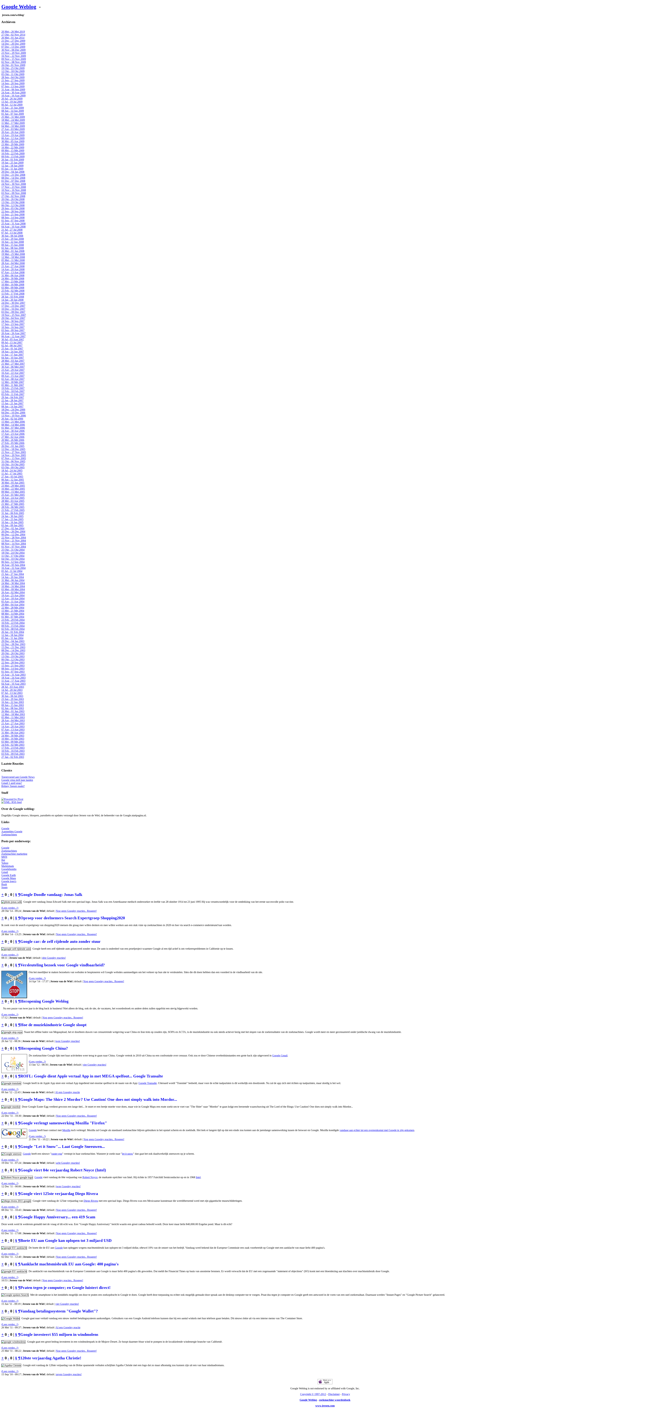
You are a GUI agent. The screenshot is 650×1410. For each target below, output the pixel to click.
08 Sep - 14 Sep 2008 (13, 217)
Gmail (4, 872)
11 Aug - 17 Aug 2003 (13, 680)
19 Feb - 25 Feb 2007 (13, 388)
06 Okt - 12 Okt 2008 (13, 205)
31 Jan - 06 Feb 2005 (12, 513)
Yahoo (4, 863)
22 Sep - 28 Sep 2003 (13, 662)
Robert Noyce (90, 1177)
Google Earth (8, 875)
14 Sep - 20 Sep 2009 (13, 83)
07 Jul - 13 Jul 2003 (12, 693)
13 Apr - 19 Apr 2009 (13, 135)
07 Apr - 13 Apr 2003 (13, 729)
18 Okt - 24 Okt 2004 (13, 552)
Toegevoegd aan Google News (18, 777)
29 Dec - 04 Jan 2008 (12, 171)
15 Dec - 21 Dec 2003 (13, 647)
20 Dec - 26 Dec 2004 (13, 531)
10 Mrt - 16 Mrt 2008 (12, 284)
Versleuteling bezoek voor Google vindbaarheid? (62, 965)
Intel (198, 1177)
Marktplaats (7, 866)
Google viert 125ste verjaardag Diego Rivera (59, 1193)
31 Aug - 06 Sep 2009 (13, 89)
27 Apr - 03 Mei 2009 (13, 129)
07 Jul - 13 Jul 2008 (12, 232)
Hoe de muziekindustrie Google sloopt (53, 1025)
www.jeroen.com (325, 1405)
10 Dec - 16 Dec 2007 (13, 309)
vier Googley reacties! (94, 1064)
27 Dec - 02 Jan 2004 (12, 528)
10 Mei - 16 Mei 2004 (13, 586)
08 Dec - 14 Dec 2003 (13, 650)
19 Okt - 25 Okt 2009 (13, 68)
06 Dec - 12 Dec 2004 (13, 534)
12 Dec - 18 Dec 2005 (13, 449)
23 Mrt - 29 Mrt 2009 (12, 144)
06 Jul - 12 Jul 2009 (12, 104)
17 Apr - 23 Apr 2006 (13, 433)
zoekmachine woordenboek (334, 1399)
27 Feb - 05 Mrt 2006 (12, 443)
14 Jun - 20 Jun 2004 (12, 577)
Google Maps (8, 878)
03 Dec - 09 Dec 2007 (13, 312)
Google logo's (8, 881)
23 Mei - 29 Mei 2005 (13, 485)
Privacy (346, 1394)
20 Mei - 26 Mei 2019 (13, 31)
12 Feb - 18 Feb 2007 (13, 391)
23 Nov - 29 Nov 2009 (13, 52)
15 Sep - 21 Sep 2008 (13, 214)
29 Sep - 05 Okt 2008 (13, 208)
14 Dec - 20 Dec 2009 (13, 43)
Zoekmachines (9, 834)
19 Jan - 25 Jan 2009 (12, 162)
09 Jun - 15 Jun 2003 (12, 705)
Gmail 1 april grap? (11, 783)
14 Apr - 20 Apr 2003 (13, 726)
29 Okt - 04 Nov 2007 (13, 318)
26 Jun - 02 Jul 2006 (12, 418)
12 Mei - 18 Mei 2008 (13, 257)
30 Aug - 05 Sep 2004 (13, 565)
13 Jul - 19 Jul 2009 (12, 101)
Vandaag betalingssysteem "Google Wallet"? (59, 1311)
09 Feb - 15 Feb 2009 (13, 156)
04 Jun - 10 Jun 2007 (12, 357)
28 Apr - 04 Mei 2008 (13, 263)
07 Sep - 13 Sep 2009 (13, 86)
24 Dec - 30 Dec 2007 (13, 302)
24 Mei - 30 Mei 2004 (13, 583)
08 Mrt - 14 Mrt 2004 (12, 613)
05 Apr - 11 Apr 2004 (12, 601)
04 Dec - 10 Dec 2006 (13, 412)
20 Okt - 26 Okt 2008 (13, 199)
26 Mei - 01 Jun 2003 (12, 711)
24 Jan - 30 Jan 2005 (12, 516)
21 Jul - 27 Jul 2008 (12, 229)
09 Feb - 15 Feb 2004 (13, 625)
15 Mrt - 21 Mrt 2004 (12, 610)
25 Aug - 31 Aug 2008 (13, 223)
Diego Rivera (91, 1200)
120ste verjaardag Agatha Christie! (50, 1358)
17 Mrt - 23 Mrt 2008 (12, 281)
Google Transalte (147, 1083)
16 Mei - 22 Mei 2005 (13, 488)
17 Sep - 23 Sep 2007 (13, 324)
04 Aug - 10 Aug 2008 (13, 226)
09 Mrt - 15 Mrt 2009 (12, 150)
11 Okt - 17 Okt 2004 (12, 555)
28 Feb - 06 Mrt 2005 (12, 507)
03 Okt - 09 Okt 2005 (13, 467)
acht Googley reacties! (68, 1162)
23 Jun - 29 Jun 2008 (12, 238)
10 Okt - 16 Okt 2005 (13, 464)
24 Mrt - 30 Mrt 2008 (12, 278)
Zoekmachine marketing (14, 853)
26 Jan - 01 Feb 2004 (12, 632)
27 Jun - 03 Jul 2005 (12, 476)
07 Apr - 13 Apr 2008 (13, 272)
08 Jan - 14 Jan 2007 (12, 406)
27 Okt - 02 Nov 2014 (13, 34)
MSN (4, 856)
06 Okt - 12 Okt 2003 (13, 659)
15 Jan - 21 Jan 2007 (12, 403)
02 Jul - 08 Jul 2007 (12, 345)
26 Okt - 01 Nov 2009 (13, 65)
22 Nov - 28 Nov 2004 (13, 537)
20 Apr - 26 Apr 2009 (13, 132)
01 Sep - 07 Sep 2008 (13, 220)
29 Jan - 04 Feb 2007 (12, 397)
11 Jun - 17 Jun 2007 (12, 354)
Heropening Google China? (44, 1048)
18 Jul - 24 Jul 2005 (12, 470)
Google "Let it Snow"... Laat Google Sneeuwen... (62, 1146)
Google (5, 828)
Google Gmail (279, 1055)
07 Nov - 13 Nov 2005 (13, 458)
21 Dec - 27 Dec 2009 (13, 40)
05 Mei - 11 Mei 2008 (13, 260)
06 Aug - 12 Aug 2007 (13, 336)
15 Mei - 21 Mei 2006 (13, 421)
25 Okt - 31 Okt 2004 (13, 549)
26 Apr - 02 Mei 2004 (13, 592)
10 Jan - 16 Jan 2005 (12, 522)
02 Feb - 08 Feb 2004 (13, 629)
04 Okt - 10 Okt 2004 (13, 558)
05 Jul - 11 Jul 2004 (11, 571)
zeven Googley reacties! (69, 1374)
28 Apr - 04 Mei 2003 (13, 720)
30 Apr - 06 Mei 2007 (13, 366)
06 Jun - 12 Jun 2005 (12, 479)
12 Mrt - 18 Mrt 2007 (12, 382)
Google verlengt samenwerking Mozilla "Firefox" (63, 1123)
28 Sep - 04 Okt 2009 (13, 77)
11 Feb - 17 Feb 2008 (12, 293)
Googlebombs (8, 869)
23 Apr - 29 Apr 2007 (13, 369)
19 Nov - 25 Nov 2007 (13, 315)
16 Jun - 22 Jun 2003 (12, 702)
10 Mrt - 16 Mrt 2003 (12, 738)
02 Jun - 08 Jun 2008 (12, 248)
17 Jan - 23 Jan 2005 (12, 519)
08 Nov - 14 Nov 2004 (13, 543)
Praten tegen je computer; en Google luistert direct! (65, 1287)
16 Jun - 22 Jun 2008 (12, 241)
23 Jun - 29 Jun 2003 (12, 699)
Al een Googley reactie (67, 1092)
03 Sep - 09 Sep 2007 (13, 330)
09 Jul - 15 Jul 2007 (12, 342)
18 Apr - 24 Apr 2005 (13, 497)
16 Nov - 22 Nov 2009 (13, 56)
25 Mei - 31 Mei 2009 (13, 116)
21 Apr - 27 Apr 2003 (13, 723)
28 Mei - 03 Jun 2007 (12, 360)
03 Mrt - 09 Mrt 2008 (12, 287)
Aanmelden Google (11, 831)
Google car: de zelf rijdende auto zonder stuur (60, 941)
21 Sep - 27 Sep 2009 (13, 80)
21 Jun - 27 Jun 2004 (12, 574)
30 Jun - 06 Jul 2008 (12, 235)
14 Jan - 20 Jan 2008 (12, 299)
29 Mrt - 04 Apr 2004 (12, 604)
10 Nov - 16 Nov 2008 (13, 190)
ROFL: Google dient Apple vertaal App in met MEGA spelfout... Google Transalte (91, 1076)
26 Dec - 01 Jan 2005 (12, 446)
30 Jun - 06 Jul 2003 (12, 696)
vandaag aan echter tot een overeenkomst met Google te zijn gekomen (377, 1130)
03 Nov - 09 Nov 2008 (13, 193)
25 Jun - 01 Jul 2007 (12, 348)
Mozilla (66, 1130)
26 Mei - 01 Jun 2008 (12, 251)
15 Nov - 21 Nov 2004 (13, 540)
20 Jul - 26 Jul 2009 (12, 98)
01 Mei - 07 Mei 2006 (13, 427)
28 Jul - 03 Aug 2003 (12, 686)
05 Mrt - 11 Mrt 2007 (12, 385)
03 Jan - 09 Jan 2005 (12, 525)
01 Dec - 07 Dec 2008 (13, 180)
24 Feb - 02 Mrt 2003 (12, 744)
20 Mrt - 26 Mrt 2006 (12, 440)
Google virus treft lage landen (17, 780)
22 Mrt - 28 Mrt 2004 (12, 607)
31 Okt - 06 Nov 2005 (13, 461)
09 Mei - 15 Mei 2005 (13, 491)
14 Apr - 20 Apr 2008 (13, 269)
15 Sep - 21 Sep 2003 (13, 665)
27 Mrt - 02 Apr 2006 (12, 437)
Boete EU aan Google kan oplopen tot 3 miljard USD (66, 1240)
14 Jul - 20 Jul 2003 (12, 689)
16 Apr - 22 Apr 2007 (13, 373)
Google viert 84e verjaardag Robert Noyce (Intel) (63, 1170)
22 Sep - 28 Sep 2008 (13, 211)
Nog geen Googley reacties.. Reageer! (76, 910)
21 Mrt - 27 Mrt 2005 (12, 504)
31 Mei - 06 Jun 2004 (12, 580)
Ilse (3, 859)
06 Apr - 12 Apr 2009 (13, 138)
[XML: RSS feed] (11, 802)
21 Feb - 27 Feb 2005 (13, 510)
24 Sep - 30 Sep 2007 (13, 321)
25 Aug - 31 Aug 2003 (13, 674)
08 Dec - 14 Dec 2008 (13, 177)
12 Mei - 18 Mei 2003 (13, 714)
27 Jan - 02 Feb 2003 (12, 757)
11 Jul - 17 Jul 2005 (11, 473)
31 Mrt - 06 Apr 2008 (12, 275)
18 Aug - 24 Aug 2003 (13, 677)
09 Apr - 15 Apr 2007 (13, 376)
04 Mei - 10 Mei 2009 (13, 126)
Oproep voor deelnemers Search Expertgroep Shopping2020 (72, 918)
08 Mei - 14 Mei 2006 (13, 424)
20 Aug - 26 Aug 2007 (13, 333)
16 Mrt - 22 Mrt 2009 (12, 147)
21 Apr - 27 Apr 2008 (13, 266)
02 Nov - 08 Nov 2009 (13, 62)
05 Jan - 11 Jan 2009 (12, 168)
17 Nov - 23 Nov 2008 (13, 187)
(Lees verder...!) (9, 907)
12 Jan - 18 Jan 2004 (12, 635)
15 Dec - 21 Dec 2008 (13, 174)
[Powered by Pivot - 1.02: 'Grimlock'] (12, 799)
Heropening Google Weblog (44, 1001)
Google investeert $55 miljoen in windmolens (59, 1334)
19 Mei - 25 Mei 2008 (13, 254)
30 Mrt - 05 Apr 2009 (12, 141)
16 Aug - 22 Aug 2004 (13, 568)
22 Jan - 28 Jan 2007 (12, 400)
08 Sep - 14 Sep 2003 (13, 668)
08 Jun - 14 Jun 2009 (12, 110)
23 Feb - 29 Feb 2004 (13, 619)
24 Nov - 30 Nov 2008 (13, 184)
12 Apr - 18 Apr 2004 (13, 598)
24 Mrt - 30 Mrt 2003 (12, 735)
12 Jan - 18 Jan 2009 (12, 165)
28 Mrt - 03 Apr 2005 (12, 501)
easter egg (56, 1153)
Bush (4, 884)
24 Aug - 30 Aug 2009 (13, 92)
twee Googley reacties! (67, 1041)
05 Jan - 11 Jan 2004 (12, 638)
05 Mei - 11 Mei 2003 (13, 717)
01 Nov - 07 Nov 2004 (13, 546)
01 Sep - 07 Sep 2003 (13, 671)
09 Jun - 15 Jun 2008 (12, 244)
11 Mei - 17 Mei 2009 (13, 123)
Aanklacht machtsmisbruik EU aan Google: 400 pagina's (69, 1264)
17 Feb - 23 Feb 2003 (13, 747)
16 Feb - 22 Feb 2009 (13, 153)
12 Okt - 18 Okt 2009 (13, 71)
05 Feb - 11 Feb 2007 (12, 394)
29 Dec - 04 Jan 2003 (12, 641)
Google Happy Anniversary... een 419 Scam (57, 1217)
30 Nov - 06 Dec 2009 (13, 49)
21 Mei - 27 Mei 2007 (13, 363)
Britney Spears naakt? (13, 786)
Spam (4, 887)
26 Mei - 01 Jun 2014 (12, 37)
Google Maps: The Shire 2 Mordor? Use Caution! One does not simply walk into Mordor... (98, 1099)
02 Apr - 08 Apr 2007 (13, 379)
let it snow (127, 1153)
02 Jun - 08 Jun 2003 (12, 708)
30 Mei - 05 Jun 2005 (12, 482)
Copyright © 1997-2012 (313, 1394)
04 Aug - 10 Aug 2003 (13, 683)
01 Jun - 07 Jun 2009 (12, 113)
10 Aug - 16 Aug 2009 (13, 95)
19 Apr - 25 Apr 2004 (13, 595)
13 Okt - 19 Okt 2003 (13, 656)
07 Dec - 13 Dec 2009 (13, 46)
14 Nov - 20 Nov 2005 (13, 455)
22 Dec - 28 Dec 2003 (13, 644)
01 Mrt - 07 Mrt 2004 (12, 616)
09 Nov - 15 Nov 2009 (13, 59)
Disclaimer (334, 1394)
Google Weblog (18, 7)
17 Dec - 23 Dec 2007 (13, 305)
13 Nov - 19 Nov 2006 (13, 415)
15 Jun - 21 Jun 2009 (12, 107)
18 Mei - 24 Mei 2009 (13, 120)
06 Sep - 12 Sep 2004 (13, 561)
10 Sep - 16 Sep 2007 (13, 327)
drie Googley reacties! (54, 957)
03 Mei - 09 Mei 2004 (13, 589)
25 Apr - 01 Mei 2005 (13, 494)
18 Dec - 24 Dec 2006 (13, 409)
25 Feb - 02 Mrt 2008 (12, 290)
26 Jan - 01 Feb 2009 (12, 159)
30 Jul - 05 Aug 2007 (12, 339)
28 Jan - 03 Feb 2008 (12, 296)
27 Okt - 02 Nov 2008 (13, 196)
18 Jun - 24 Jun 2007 (12, 351)
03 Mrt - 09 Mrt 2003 (12, 741)
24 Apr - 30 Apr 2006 (13, 430)
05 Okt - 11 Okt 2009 (12, 74)
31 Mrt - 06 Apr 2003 (12, 732)
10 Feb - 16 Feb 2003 (13, 750)
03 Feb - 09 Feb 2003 (13, 753)
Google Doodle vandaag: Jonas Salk (51, 894)
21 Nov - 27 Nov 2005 (13, 452)
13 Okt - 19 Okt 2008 (13, 202)
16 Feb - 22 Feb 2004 (13, 622)
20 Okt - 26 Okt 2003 (13, 653)
